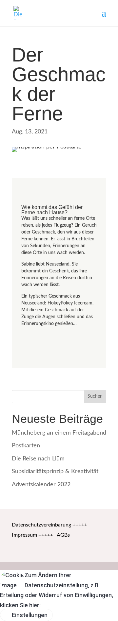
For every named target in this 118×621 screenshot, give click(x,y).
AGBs (63, 535)
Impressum (24, 535)
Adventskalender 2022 (41, 485)
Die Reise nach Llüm (38, 459)
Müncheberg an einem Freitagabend (59, 433)
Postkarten (26, 446)
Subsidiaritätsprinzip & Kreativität (55, 471)
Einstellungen (29, 615)
